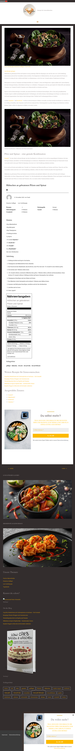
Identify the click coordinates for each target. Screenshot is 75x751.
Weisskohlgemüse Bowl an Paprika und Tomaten (16, 381)
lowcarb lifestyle (36, 366)
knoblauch (67, 688)
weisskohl (56, 697)
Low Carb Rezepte (9, 66)
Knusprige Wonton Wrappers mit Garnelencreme (16, 379)
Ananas (6, 688)
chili (12, 688)
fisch (17, 688)
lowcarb (20, 366)
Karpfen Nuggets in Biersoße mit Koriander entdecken (18, 386)
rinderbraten (7, 697)
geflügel (8, 366)
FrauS (28, 197)
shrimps (43, 697)
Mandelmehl (12, 249)
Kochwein (19, 100)
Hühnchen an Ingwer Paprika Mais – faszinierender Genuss (19, 383)
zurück (10, 468)
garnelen (24, 688)
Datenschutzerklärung (62, 440)
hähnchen (14, 366)
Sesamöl (6, 158)
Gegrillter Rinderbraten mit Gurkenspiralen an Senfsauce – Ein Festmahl (22, 376)
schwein (15, 697)
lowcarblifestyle (51, 693)
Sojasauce (11, 100)
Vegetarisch (6, 587)
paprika (60, 693)
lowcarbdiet (27, 693)
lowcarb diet (27, 366)
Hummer (39, 688)
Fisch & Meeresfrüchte (9, 578)
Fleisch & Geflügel (19, 66)
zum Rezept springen (9, 71)
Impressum (5, 735)
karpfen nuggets (57, 688)
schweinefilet (24, 697)
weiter (64, 468)
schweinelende (34, 697)
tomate (49, 697)
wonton (64, 697)
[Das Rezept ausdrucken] (7, 190)
